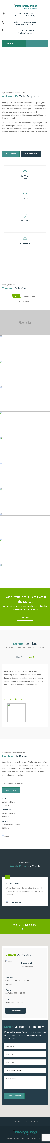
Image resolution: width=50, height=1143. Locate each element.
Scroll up (35, 1121)
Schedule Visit (14, 43)
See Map (18, 1121)
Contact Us (25, 618)
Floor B (31, 657)
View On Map (11, 154)
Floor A (19, 657)
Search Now (11, 790)
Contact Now (16, 1011)
